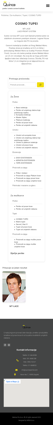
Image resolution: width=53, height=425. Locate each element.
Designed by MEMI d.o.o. (26, 420)
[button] (48, 6)
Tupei (24, 15)
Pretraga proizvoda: (19, 79)
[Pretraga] (40, 84)
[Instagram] (9, 345)
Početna (4, 15)
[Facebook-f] (5, 345)
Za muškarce (15, 15)
